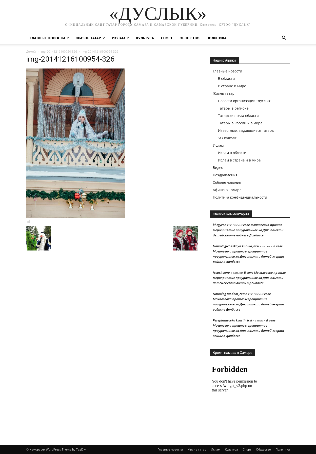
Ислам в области (232, 152)
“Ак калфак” (227, 138)
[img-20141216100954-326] (75, 217)
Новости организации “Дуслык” (244, 100)
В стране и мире (232, 86)
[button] (284, 38)
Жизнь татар (88, 38)
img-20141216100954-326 (58, 51)
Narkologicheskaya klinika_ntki (236, 246)
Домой (31, 51)
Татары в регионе (233, 108)
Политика (216, 38)
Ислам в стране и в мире (239, 160)
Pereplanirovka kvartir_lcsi (232, 320)
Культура (145, 38)
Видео (218, 167)
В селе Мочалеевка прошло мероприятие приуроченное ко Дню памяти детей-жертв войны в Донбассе (248, 230)
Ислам (118, 38)
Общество (189, 38)
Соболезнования (227, 182)
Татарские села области (238, 115)
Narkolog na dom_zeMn (230, 294)
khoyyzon (219, 225)
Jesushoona (221, 272)
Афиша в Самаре (227, 189)
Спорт (167, 38)
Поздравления (225, 175)
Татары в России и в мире (240, 123)
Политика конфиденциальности (240, 197)
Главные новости (47, 38)
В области (226, 78)
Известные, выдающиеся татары (246, 130)
